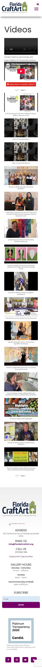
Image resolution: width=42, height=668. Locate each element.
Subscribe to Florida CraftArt (22, 84)
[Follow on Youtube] (25, 659)
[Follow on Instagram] (17, 659)
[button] (23, 90)
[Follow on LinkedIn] (34, 659)
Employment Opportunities (21, 556)
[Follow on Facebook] (8, 659)
